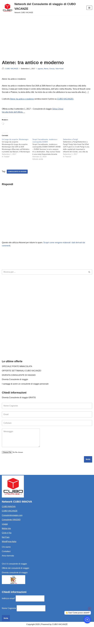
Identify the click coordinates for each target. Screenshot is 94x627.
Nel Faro (5, 537)
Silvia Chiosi (57, 109)
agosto (40, 69)
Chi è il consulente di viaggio (14, 564)
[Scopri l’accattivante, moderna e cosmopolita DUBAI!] (47, 149)
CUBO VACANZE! (65, 99)
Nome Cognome (9, 608)
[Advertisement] (47, 34)
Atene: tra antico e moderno (22, 99)
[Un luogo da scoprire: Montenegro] (17, 148)
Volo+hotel (59, 69)
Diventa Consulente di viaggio (15, 379)
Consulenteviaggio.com (12, 515)
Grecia (51, 69)
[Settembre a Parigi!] (78, 148)
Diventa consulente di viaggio (15, 572)
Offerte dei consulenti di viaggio (15, 568)
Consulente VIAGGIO (11, 520)
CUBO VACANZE (11, 69)
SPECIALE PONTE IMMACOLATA (17, 366)
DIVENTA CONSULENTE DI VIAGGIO (18, 375)
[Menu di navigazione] (89, 8)
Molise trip (6, 528)
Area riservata (8, 556)
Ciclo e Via (6, 533)
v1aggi (5, 524)
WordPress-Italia (9, 541)
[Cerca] (89, 272)
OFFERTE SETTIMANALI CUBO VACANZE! (21, 371)
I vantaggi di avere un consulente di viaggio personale (25, 384)
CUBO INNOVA (9, 507)
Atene (46, 69)
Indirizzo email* (8, 598)
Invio (88, 459)
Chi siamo (6, 547)
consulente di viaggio (17, 171)
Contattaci (6, 551)
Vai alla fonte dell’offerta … (13, 112)
